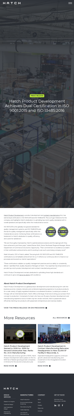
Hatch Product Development (14, 215)
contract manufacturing (52, 215)
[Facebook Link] (62, 405)
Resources (40, 408)
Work (39, 399)
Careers (40, 405)
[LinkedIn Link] (55, 405)
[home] (11, 3)
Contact (40, 411)
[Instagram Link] (59, 405)
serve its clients (24, 275)
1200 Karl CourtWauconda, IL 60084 (60, 400)
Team (39, 402)
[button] (70, 3)
